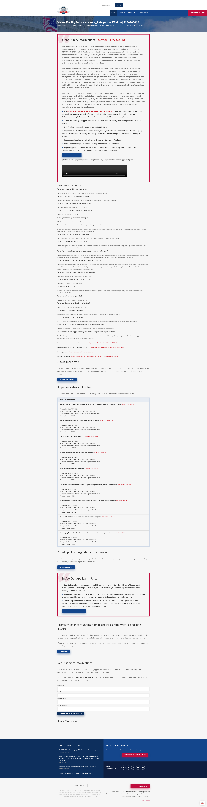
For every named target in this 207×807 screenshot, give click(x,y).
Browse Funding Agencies (67, 773)
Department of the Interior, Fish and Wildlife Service (117, 25)
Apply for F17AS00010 (110, 40)
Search (119, 5)
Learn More (64, 651)
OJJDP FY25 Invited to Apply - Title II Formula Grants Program (78, 750)
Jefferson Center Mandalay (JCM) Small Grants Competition (77, 767)
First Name (60, 685)
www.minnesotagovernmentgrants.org (138, 792)
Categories (132, 13)
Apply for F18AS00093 (91, 436)
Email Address (61, 699)
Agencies (122, 13)
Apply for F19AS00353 (107, 517)
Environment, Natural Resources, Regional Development (80, 25)
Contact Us (143, 13)
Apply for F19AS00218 (91, 469)
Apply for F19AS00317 (122, 501)
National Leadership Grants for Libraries (81, 352)
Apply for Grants (197, 13)
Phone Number (62, 705)
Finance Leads (144, 5)
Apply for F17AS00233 (128, 404)
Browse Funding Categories (85, 773)
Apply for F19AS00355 (118, 533)
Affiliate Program (132, 5)
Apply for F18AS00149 (106, 420)
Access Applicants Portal (74, 611)
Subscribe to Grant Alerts (135, 754)
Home (113, 13)
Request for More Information (71, 713)
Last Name (60, 692)
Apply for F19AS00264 (124, 485)
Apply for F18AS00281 (100, 452)
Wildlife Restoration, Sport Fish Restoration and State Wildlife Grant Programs (94, 356)
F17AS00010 (139, 25)
